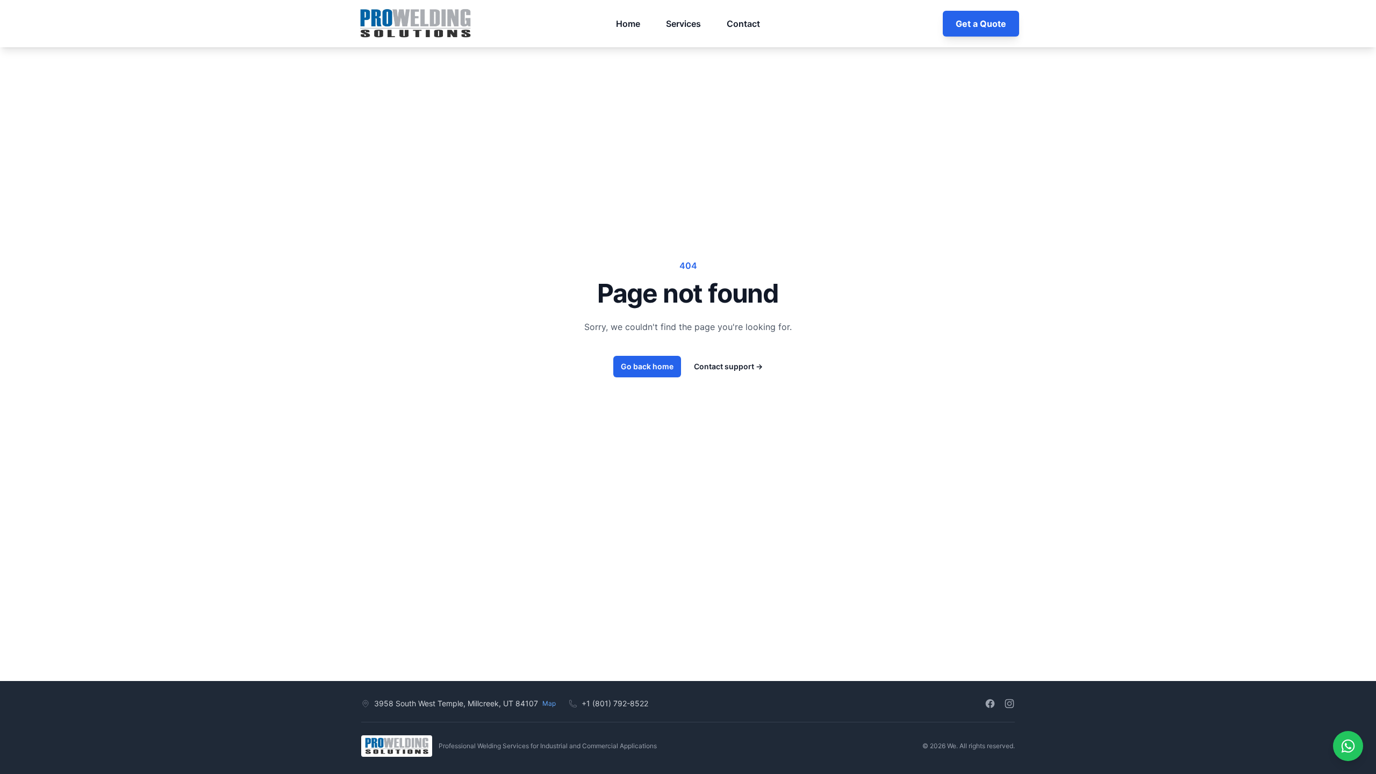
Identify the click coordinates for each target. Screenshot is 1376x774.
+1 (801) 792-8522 (615, 703)
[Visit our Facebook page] (990, 703)
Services (683, 23)
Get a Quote (981, 23)
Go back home (647, 366)
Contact (743, 23)
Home (628, 23)
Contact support (728, 366)
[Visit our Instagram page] (1009, 703)
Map (549, 703)
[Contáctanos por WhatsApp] (1348, 746)
